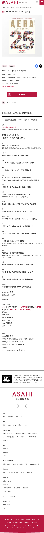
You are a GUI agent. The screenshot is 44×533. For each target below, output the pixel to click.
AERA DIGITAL (6, 433)
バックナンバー (11, 102)
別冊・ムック (19, 416)
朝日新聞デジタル (17, 522)
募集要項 (25, 488)
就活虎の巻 (17, 488)
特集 (4, 445)
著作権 (22, 520)
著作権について (7, 501)
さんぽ (5, 440)
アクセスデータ (15, 520)
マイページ (6, 455)
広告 (4, 472)
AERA (12, 7)
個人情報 (7, 520)
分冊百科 (10, 416)
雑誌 (8, 7)
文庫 (9, 425)
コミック (26, 425)
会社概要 (5, 477)
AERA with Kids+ (19, 433)
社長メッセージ (7, 481)
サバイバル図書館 (8, 437)
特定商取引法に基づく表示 (30, 522)
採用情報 (5, 484)
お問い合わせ (6, 505)
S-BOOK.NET (33, 464)
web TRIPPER (30, 437)
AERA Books (31, 433)
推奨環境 (28, 520)
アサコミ (19, 437)
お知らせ (12, 496)
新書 (14, 425)
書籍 (4, 421)
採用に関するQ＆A (9, 491)
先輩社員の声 (7, 488)
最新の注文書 (6, 464)
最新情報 (5, 449)
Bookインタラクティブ (19, 464)
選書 (20, 425)
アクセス (5, 496)
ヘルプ (5, 508)
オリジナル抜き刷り (26, 472)
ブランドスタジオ (13, 472)
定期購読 (22, 94)
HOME (3, 7)
